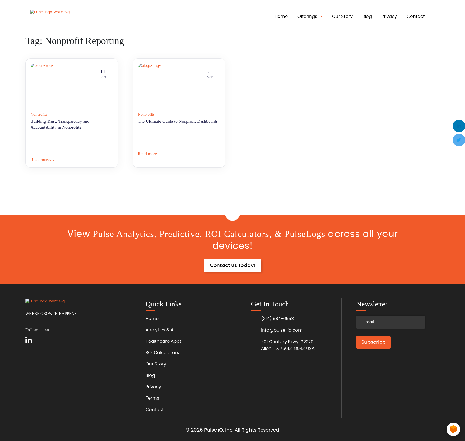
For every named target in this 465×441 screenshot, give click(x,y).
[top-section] (232, 214)
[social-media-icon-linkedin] (28, 340)
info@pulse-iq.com (282, 330)
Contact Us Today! (232, 265)
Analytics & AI (160, 330)
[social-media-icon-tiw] (40, 340)
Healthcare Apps (164, 341)
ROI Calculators (162, 353)
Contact (416, 17)
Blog (367, 17)
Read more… (42, 159)
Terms (152, 398)
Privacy (389, 17)
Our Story (342, 17)
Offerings (307, 17)
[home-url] (54, 17)
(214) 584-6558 (277, 319)
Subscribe (373, 342)
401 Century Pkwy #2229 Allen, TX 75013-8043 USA (288, 345)
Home (281, 17)
